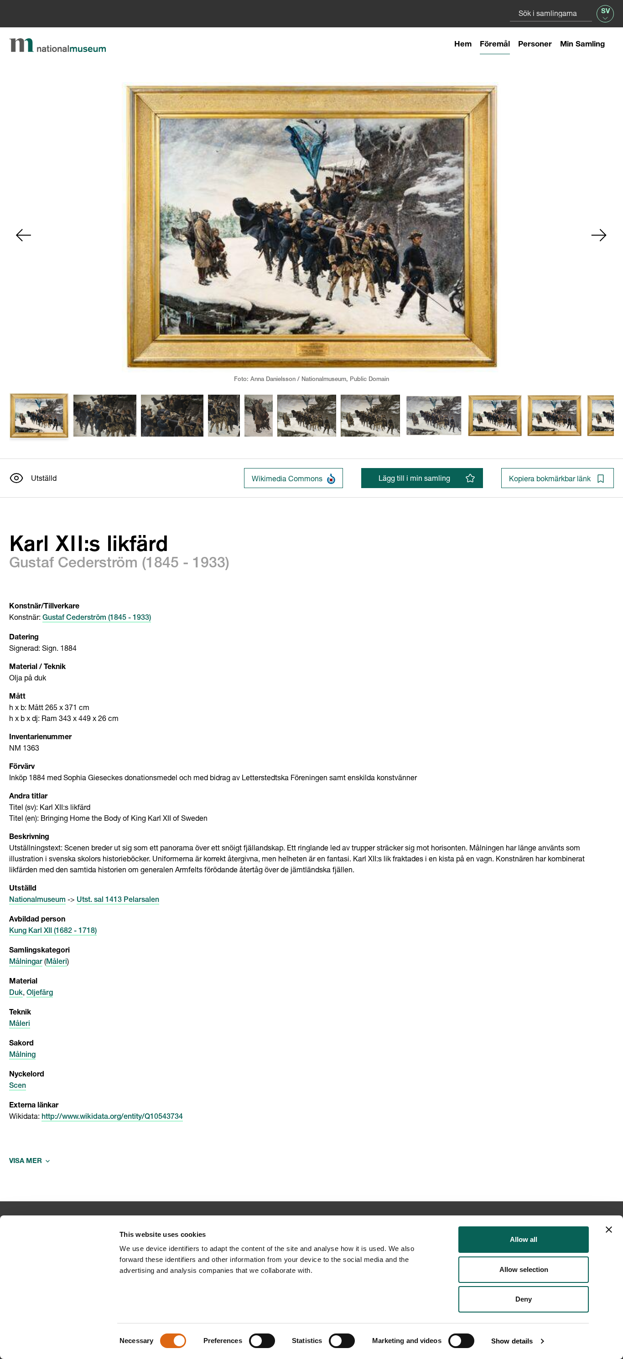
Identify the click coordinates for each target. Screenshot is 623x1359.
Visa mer (29, 1161)
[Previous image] (23, 235)
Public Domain (369, 380)
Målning (22, 1055)
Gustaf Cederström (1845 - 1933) (96, 618)
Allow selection (523, 1269)
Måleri (56, 962)
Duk (16, 993)
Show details (512, 1341)
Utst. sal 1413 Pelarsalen (118, 900)
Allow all (523, 1239)
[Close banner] (609, 1229)
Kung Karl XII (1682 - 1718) (53, 931)
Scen (17, 1086)
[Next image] (599, 235)
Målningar (25, 962)
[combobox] (550, 13)
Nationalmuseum (37, 900)
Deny (523, 1299)
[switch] (262, 1340)
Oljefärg (39, 993)
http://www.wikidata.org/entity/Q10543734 (112, 1117)
